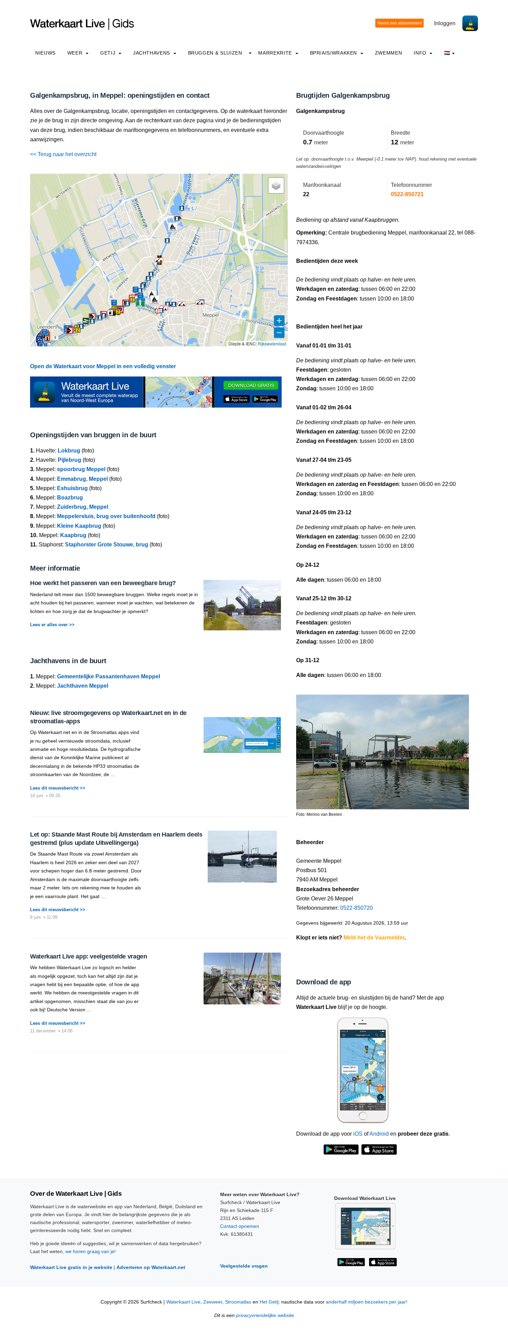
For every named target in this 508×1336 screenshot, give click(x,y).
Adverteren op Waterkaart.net (150, 1267)
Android (379, 1134)
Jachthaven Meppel (82, 686)
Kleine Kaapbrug (79, 526)
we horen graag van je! (90, 1251)
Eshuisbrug (72, 488)
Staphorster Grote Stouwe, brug (106, 544)
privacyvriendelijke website (265, 1315)
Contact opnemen (239, 1226)
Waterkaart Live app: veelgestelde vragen (88, 956)
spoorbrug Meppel (81, 469)
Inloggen (444, 23)
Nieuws (45, 53)
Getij (108, 53)
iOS (358, 1134)
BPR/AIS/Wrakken (334, 53)
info (421, 53)
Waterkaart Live (183, 1302)
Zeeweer (212, 1302)
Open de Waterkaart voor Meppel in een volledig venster (103, 366)
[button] (55, 338)
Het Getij (269, 1302)
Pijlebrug (69, 460)
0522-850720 (356, 908)
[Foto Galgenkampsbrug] (382, 749)
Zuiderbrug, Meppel (82, 507)
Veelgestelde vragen (244, 1266)
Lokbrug (69, 451)
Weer (75, 53)
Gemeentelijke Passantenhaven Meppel (108, 676)
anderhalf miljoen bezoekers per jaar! (366, 1302)
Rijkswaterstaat (272, 343)
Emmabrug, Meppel (82, 479)
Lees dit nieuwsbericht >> (57, 788)
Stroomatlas (238, 1302)
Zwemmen (388, 53)
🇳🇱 (447, 53)
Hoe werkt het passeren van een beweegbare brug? (103, 583)
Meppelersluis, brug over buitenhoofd (106, 516)
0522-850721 (407, 194)
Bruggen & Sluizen (215, 53)
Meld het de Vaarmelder (374, 938)
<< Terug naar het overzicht (63, 154)
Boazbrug (70, 497)
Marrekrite (275, 53)
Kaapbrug (73, 535)
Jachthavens (152, 53)
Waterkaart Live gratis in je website (71, 1267)
